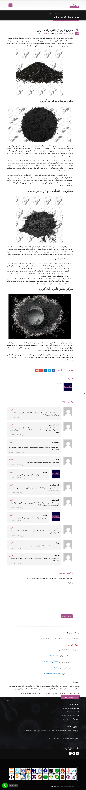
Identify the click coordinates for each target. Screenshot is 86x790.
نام (72, 607)
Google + (41, 370)
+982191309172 (71, 712)
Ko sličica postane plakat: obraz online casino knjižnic (63, 738)
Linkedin (70, 753)
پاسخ (10, 410)
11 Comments (47, 33)
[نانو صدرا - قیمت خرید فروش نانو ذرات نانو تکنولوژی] (74, 5)
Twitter (49, 370)
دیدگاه (70, 583)
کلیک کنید (54, 668)
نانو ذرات (57, 33)
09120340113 (54, 656)
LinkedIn (45, 370)
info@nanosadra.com (51, 674)
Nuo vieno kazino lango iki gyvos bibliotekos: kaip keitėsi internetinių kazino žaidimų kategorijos (50, 731)
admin (65, 33)
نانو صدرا (53, 786)
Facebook (53, 370)
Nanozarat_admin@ (50, 662)
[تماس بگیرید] (5, 785)
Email (36, 370)
